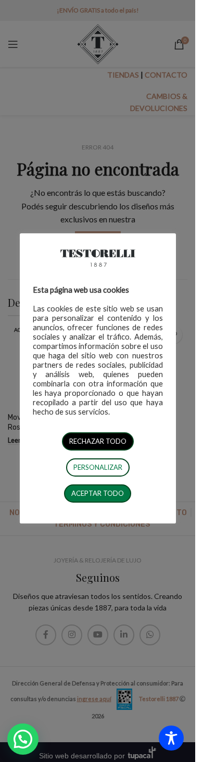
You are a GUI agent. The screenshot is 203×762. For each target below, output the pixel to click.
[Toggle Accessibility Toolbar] (171, 738)
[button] (23, 739)
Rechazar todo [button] (97, 441)
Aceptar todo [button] (97, 493)
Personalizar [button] (97, 467)
